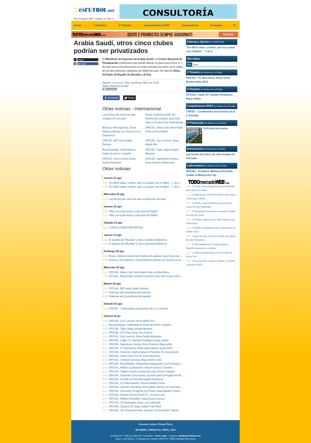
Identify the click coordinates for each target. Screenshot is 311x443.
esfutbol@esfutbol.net (190, 436)
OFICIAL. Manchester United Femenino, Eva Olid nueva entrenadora (148, 276)
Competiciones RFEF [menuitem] (157, 25)
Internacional (117, 83)
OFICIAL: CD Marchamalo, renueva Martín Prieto (137, 383)
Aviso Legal (161, 436)
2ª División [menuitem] (125, 25)
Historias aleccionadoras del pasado (130, 292)
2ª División (193, 89)
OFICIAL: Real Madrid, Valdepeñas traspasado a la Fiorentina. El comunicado (153, 363)
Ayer (196, 64)
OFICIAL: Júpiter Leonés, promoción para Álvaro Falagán (142, 371)
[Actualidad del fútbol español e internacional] (94, 10)
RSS (173, 430)
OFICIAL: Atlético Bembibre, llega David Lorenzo (137, 398)
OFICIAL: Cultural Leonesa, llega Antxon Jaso (135, 359)
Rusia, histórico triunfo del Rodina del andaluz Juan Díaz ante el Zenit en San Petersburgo (164, 118)
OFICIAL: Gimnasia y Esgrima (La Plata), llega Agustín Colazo (144, 391)
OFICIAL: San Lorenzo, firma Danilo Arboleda (135, 336)
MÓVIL (166, 430)
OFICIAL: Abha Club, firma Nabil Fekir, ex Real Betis (139, 272)
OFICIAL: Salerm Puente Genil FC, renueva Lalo (137, 394)
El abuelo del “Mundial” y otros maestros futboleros (138, 240)
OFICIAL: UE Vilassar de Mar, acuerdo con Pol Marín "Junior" (144, 410)
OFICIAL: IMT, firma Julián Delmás (128, 288)
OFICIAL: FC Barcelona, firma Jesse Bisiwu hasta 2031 (141, 348)
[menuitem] (234, 25)
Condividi (112, 97)
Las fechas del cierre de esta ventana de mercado (137, 199)
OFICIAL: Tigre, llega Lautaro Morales (130, 328)
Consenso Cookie (147, 424)
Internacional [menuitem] (190, 25)
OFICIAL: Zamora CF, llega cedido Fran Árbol (135, 406)
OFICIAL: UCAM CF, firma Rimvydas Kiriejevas (136, 379)
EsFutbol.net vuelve (215, 128)
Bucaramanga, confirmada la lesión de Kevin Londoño (140, 324)
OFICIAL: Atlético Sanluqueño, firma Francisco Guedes (140, 367)
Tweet (130, 97)
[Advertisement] (87, 116)
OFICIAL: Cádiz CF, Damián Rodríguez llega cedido (139, 340)
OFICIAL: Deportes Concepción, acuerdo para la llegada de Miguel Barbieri (152, 375)
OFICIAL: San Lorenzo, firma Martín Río (131, 321)
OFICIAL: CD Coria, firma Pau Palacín (131, 332)
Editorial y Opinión (198, 42)
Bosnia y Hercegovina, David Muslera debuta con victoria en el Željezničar (121, 131)
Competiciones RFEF (200, 106)
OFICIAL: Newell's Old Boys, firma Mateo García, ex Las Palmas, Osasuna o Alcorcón (158, 387)
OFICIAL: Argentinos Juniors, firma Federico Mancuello (140, 344)
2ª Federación (195, 123)
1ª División (193, 72)
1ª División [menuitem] (99, 25)
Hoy (189, 64)
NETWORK (140, 430)
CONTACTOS (154, 430)
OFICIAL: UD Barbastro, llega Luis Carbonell (134, 402)
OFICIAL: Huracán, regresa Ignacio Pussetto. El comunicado (143, 352)
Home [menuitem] (77, 25)
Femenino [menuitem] (216, 25)
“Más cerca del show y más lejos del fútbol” (133, 211)
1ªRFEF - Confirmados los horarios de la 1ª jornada (138, 308)
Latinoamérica (195, 165)
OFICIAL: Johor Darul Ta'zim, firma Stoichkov (135, 356)
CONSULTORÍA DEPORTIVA (126, 227)
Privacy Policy (165, 424)
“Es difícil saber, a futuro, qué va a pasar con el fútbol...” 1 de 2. (144, 182)
